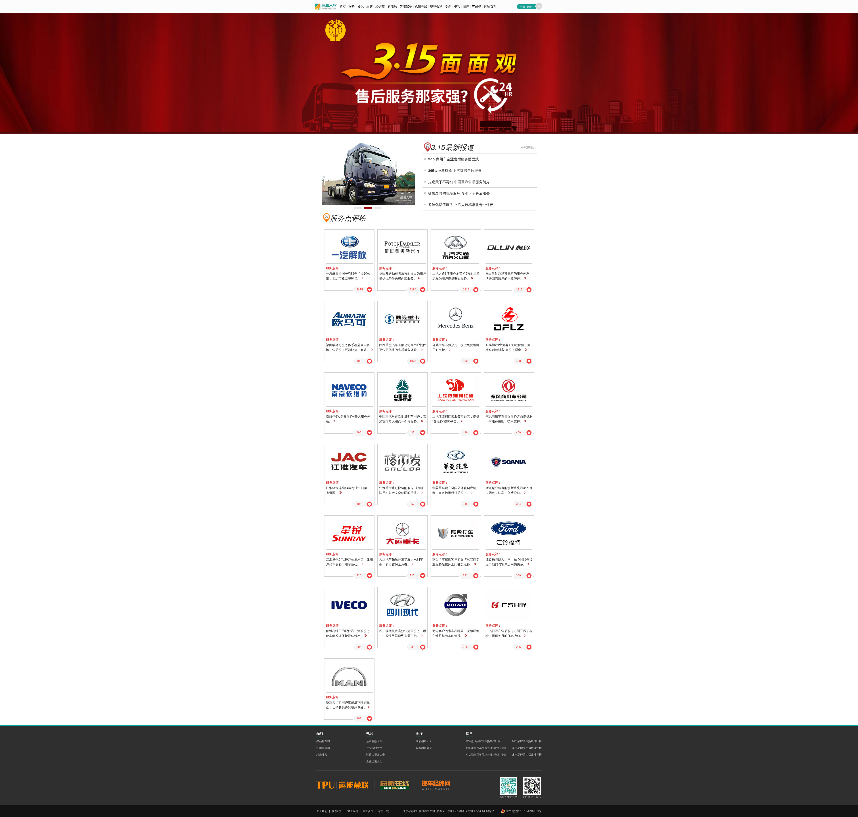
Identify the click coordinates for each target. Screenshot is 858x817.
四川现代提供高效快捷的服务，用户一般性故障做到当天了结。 (402, 633)
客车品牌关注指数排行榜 (527, 741)
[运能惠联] (345, 784)
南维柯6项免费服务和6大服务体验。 (348, 418)
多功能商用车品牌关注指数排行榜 (486, 754)
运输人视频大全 (375, 754)
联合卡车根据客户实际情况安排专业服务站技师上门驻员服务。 (455, 561)
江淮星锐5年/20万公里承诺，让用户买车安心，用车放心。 (349, 561)
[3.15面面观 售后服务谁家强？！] (331, 40)
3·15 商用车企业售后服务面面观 (453, 159)
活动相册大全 (424, 741)
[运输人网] (325, 6)
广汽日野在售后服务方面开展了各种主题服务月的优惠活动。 (509, 633)
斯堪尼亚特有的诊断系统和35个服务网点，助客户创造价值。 (509, 490)
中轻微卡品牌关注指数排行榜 (483, 741)
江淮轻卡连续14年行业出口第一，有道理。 (349, 490)
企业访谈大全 (374, 761)
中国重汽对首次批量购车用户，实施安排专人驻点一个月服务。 (402, 418)
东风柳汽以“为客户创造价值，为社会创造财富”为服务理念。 (508, 347)
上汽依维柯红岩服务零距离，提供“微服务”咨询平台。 (455, 418)
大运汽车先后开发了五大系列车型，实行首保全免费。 (401, 561)
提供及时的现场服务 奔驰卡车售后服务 (459, 193)
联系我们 (337, 811)
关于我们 (321, 811)
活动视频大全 (374, 741)
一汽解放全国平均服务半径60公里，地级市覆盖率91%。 (348, 275)
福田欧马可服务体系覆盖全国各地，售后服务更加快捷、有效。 (348, 347)
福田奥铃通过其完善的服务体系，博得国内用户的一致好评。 (509, 275)
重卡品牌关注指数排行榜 (527, 748)
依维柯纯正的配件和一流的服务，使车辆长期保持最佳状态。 (349, 633)
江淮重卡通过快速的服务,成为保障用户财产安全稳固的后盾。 (401, 490)
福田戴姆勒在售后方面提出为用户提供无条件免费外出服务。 (402, 275)
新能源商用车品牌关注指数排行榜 (486, 748)
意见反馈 (383, 811)
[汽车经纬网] (435, 784)
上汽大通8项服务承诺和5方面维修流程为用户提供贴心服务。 (456, 275)
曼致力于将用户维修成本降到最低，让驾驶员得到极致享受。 (348, 704)
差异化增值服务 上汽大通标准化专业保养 (460, 204)
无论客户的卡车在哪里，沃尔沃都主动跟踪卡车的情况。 (455, 633)
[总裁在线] (394, 784)
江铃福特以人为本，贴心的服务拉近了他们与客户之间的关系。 (509, 561)
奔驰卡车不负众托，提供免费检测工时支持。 (455, 347)
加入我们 (352, 811)
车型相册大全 (424, 748)
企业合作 (368, 811)
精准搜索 (321, 754)
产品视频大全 (374, 748)
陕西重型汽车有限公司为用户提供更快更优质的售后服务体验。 (402, 347)
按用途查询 (323, 748)
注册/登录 (526, 6)
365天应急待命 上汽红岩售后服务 (455, 170)
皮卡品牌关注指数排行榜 (527, 754)
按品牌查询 (323, 741)
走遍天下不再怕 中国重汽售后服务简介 (459, 181)
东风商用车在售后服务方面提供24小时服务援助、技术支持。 (509, 418)
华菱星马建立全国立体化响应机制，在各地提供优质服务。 (454, 490)
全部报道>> (529, 147)
